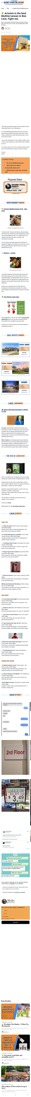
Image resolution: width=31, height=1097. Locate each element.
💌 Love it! (4, 910)
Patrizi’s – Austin (9, 253)
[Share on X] (5, 32)
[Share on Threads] (7, 32)
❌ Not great (5, 916)
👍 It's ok (4, 913)
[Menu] (1, 2)
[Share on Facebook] (2, 32)
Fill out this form (6, 317)
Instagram (22, 892)
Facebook (16, 892)
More (10, 527)
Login (3, 918)
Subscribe (7, 918)
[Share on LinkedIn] (10, 32)
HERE (9, 502)
